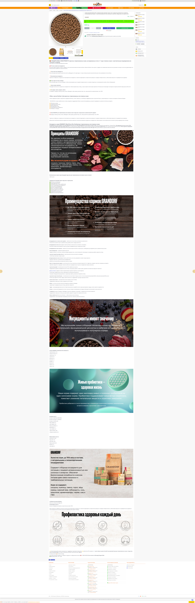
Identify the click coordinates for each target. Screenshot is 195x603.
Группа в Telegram (131, 565)
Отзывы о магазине (72, 575)
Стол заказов (71, 572)
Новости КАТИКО (52, 570)
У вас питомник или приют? (74, 579)
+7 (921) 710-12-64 (93, 585)
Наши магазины (52, 566)
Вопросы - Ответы (52, 578)
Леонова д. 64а (91, 566)
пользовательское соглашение (34, 601)
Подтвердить (191, 601)
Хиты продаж (51, 575)
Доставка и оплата (72, 565)
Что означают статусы (53, 579)
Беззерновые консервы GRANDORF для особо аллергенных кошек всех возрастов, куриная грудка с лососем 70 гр (141, 24)
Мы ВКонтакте (130, 566)
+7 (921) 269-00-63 (93, 589)
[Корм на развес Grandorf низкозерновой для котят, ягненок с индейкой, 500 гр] (1, 271)
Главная (51, 10)
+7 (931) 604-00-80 (93, 592)
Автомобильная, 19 (92, 569)
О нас (50, 565)
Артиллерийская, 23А (92, 587)
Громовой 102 (91, 580)
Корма (57, 10)
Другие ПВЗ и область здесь (113, 582)
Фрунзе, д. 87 (91, 573)
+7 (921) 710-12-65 (93, 571)
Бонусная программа (72, 578)
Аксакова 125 (91, 583)
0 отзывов (91, 32)
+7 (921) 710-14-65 (93, 582)
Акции (50, 573)
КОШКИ (54, 10)
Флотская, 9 (91, 590)
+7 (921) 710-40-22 (93, 578)
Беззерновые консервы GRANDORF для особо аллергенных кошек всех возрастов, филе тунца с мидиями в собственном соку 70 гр (141, 29)
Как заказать (71, 566)
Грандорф (53, 559)
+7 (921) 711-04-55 (93, 575)
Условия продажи (72, 569)
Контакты (51, 567)
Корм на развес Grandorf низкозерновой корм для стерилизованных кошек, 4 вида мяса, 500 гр (78, 10)
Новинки (70, 573)
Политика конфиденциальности (74, 567)
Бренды (50, 569)
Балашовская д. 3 (92, 576)
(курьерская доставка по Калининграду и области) (140, 42)
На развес (61, 10)
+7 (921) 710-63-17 (93, 568)
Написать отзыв (96, 32)
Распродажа (51, 572)
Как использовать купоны (73, 576)
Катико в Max (130, 567)
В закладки (109, 30)
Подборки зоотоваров (53, 576)
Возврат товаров (72, 570)
